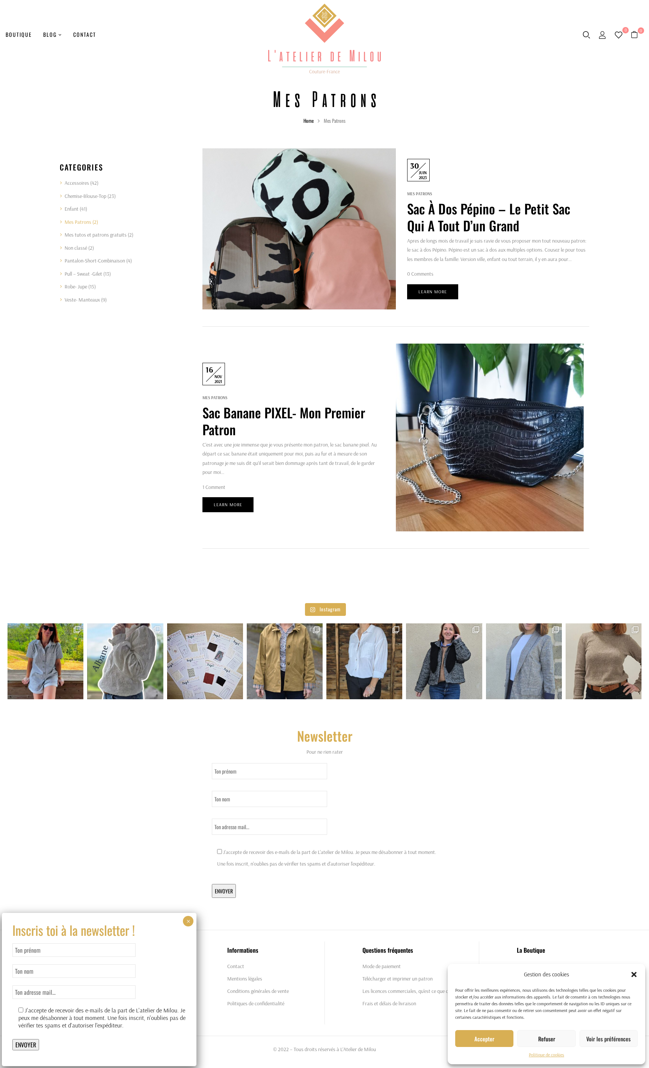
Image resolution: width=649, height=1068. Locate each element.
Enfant (71, 208)
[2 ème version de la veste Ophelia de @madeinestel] (285, 661)
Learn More (432, 291)
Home (308, 120)
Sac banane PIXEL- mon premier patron (283, 421)
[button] (634, 974)
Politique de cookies (546, 1054)
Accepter (484, 1039)
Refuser (546, 1039)
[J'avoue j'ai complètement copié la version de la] (125, 661)
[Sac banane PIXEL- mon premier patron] (490, 348)
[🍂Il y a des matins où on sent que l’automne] (603, 661)
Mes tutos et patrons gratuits (96, 234)
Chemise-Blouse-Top (85, 196)
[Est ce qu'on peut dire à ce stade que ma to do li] (205, 661)
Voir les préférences (608, 1039)
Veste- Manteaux (82, 299)
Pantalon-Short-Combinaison (95, 260)
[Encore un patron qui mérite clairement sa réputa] (45, 661)
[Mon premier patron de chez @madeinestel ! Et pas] (444, 661)
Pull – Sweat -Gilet (83, 273)
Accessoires (77, 183)
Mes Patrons (78, 222)
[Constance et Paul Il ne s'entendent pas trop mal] (364, 661)
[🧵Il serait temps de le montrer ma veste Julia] (524, 661)
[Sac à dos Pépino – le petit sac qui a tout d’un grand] (299, 152)
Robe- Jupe (76, 286)
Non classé (76, 247)
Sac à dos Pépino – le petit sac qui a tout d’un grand (488, 217)
